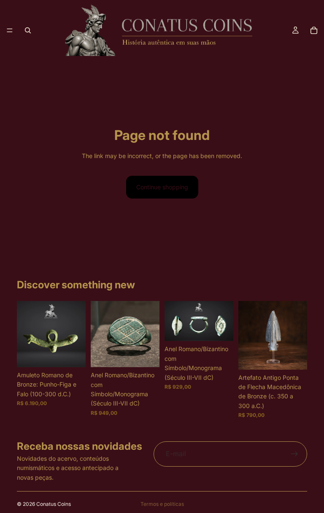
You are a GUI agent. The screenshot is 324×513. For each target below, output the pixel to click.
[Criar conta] (294, 454)
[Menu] (9, 30)
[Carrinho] (314, 30)
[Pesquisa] (28, 30)
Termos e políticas (162, 504)
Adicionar (79, 353)
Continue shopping (162, 187)
